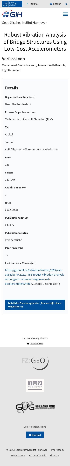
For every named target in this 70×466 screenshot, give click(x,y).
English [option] (57, 3)
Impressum (57, 449)
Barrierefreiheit (37, 455)
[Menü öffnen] (65, 15)
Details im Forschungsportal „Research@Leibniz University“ (34, 304)
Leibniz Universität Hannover (31, 449)
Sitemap (54, 455)
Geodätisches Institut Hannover (24, 23)
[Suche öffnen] (66, 4)
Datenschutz (18, 455)
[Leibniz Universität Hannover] (12, 4)
